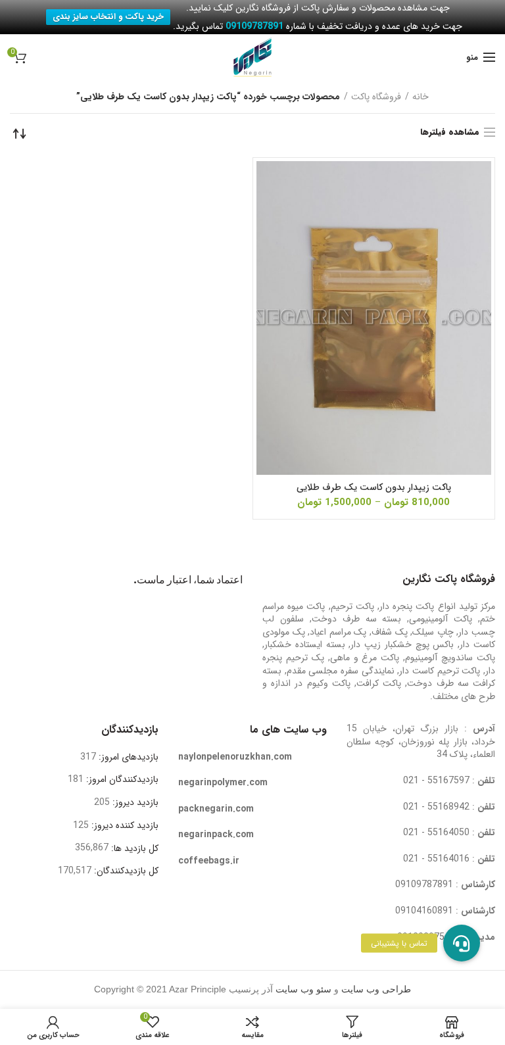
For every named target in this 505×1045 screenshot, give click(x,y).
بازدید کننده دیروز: (123, 825)
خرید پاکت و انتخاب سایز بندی (108, 17)
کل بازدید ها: (133, 848)
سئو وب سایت (303, 989)
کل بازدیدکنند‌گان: (124, 870)
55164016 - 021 (436, 859)
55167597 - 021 (436, 780)
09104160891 (424, 911)
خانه (420, 96)
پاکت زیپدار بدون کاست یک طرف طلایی (374, 487)
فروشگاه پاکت (376, 96)
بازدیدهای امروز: (127, 757)
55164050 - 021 (436, 832)
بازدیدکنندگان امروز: (121, 779)
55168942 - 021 (436, 807)
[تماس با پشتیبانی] (461, 943)
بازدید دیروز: (134, 802)
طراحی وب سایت (376, 989)
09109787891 (424, 884)
